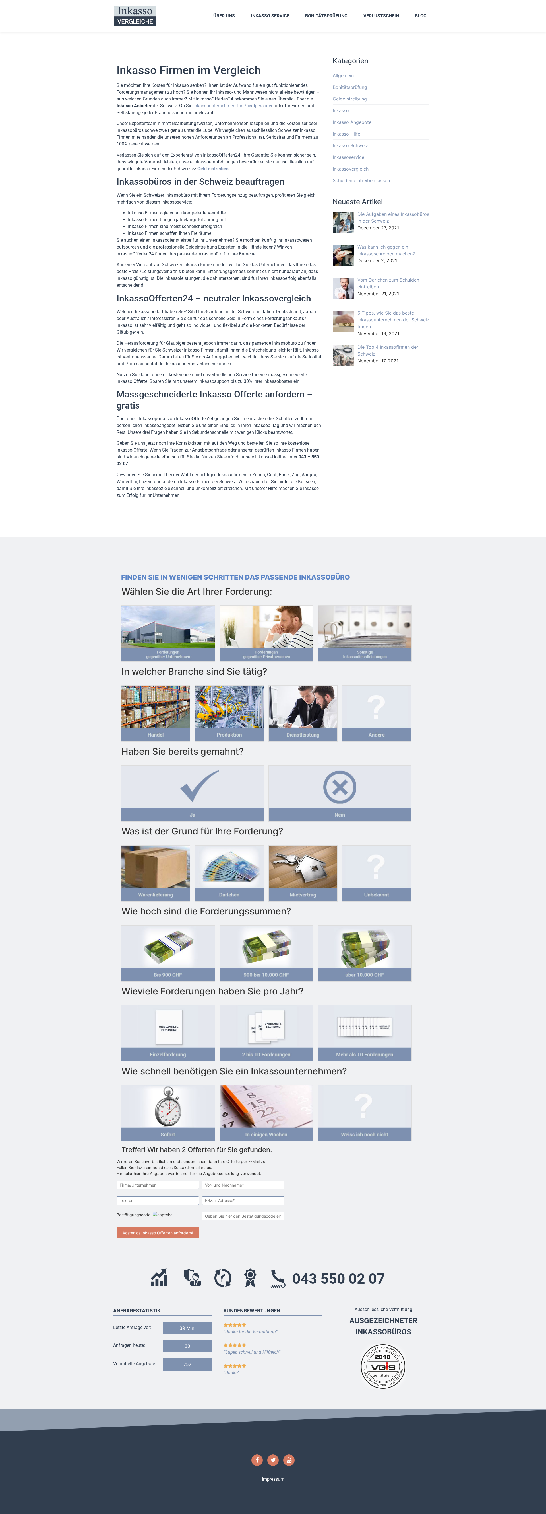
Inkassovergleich (351, 169)
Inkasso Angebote (352, 122)
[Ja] (192, 792)
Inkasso (341, 110)
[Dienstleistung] (303, 712)
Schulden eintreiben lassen (361, 180)
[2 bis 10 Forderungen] (266, 1031)
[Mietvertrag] (303, 872)
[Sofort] (168, 1111)
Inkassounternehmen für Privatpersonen (233, 105)
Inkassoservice (348, 157)
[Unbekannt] (376, 872)
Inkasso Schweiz (350, 145)
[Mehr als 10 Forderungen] (365, 1031)
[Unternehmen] (168, 632)
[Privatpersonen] (266, 632)
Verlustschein (381, 16)
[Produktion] (229, 712)
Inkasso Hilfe (346, 134)
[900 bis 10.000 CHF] (266, 952)
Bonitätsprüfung (326, 16)
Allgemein (343, 75)
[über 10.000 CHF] (365, 952)
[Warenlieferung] (155, 872)
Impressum (273, 1479)
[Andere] (376, 712)
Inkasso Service (270, 16)
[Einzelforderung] (168, 1031)
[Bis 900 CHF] (168, 952)
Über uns (224, 16)
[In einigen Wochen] (266, 1111)
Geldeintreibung (350, 99)
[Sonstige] (365, 632)
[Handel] (155, 712)
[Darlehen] (229, 872)
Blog (421, 16)
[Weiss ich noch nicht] (365, 1111)
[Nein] (339, 792)
